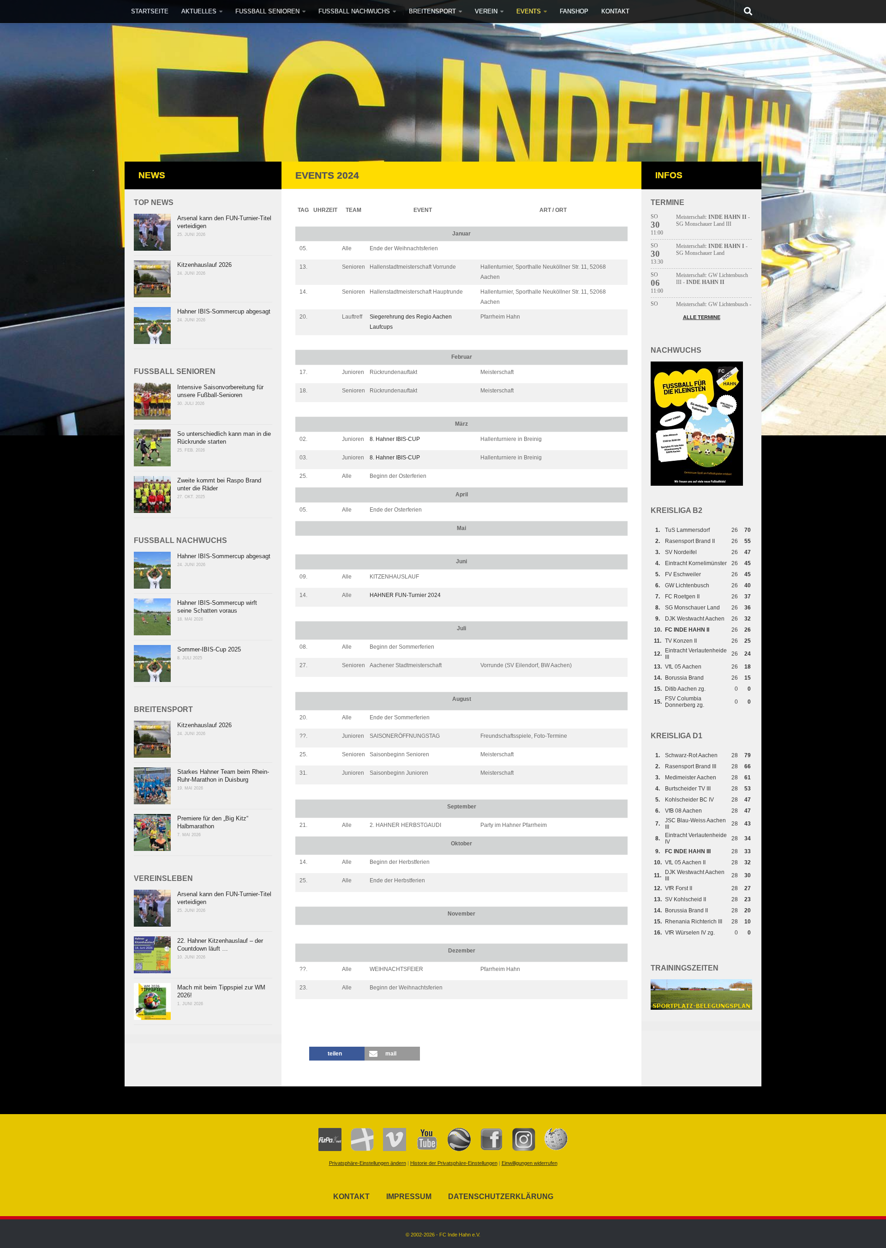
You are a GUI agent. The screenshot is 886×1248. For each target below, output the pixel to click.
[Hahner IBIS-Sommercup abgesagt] (152, 325)
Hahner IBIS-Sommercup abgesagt (223, 311)
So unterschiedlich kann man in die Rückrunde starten (224, 437)
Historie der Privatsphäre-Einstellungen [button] (453, 1163)
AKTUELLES (198, 11)
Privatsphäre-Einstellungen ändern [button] (367, 1163)
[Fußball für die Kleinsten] (697, 484)
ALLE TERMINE (701, 317)
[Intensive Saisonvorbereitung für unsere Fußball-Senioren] (152, 401)
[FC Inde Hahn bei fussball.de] (357, 1149)
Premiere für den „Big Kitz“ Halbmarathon (212, 822)
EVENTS (528, 11)
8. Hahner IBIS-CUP (395, 439)
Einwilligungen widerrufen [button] (529, 1163)
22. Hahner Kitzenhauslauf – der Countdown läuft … (220, 944)
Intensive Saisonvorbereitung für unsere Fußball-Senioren (220, 391)
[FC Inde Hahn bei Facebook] (487, 1149)
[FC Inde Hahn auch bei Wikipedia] (551, 1149)
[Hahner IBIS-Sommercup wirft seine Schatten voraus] (152, 616)
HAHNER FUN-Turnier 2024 (405, 595)
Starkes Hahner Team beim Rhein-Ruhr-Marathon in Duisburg (223, 775)
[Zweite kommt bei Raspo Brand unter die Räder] (152, 494)
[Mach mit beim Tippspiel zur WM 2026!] (152, 1001)
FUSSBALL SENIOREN (267, 11)
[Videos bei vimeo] (390, 1149)
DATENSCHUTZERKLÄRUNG (500, 1196)
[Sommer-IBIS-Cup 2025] (152, 663)
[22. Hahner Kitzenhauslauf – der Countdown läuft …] (152, 954)
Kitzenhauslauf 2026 (204, 264)
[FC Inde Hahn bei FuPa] (329, 1149)
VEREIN (486, 11)
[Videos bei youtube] (422, 1149)
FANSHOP (574, 11)
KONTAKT (615, 11)
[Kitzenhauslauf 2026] (152, 278)
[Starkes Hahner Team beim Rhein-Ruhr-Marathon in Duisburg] (152, 785)
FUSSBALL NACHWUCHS (354, 11)
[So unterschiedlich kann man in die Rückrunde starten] (152, 447)
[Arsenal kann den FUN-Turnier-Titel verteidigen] (152, 232)
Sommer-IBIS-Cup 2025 (209, 649)
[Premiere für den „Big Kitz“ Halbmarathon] (152, 832)
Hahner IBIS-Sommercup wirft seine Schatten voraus (217, 606)
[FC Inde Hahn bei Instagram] (519, 1149)
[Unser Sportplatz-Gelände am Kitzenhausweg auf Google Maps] (454, 1149)
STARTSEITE (149, 11)
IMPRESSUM (408, 1196)
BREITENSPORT (432, 11)
